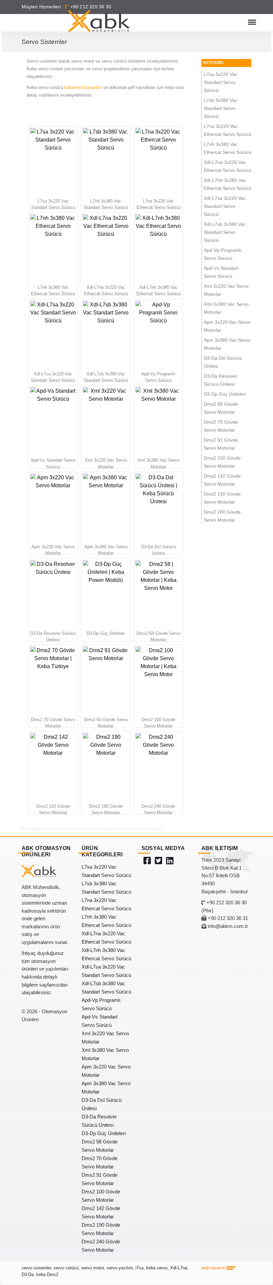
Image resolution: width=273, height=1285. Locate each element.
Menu (251, 19)
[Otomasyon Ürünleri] (158, 860)
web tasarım (213, 1268)
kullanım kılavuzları (83, 87)
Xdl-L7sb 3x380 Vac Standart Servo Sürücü (225, 232)
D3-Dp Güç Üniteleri (225, 394)
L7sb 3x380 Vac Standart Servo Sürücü (220, 108)
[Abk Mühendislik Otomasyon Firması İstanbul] (99, 21)
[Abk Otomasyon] (147, 860)
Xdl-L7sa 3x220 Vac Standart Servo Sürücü (225, 206)
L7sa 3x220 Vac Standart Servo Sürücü (220, 82)
